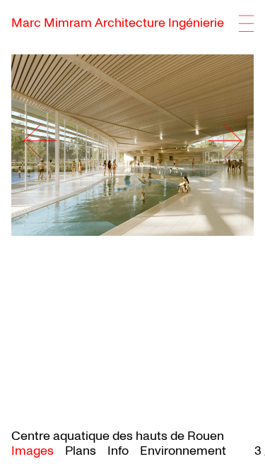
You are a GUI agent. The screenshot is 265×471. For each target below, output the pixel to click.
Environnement (183, 451)
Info (118, 451)
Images (32, 451)
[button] (206, 141)
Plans (80, 451)
